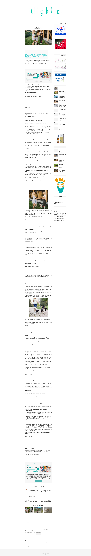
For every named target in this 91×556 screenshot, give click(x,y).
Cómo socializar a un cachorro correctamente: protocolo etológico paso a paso (62, 165)
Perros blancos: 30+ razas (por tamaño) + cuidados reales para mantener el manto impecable (62, 105)
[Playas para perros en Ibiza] (48, 510)
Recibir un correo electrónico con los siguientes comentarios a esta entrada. (38, 529)
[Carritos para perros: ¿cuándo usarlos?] (56, 101)
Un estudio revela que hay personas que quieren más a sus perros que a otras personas (62, 96)
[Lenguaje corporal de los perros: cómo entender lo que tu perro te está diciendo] (56, 160)
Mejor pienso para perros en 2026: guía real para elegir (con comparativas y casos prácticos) (62, 114)
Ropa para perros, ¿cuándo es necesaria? (62, 87)
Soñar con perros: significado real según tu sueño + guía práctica (62, 92)
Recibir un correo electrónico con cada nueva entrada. (33, 532)
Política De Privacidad (28, 544)
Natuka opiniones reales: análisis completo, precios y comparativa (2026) (62, 124)
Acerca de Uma (48, 21)
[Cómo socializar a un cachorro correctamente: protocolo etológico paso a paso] (56, 165)
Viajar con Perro (31, 21)
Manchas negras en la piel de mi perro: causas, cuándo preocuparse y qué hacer (62, 119)
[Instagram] (61, 23)
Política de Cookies (27, 542)
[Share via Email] (43, 486)
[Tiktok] (65, 23)
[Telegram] (64, 23)
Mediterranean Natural (58, 198)
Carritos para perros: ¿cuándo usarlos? (62, 101)
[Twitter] (60, 23)
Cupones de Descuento (37, 21)
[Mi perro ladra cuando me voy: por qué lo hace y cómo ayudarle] (56, 170)
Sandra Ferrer (43, 21)
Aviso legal (26, 540)
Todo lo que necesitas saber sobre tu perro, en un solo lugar (39, 463)
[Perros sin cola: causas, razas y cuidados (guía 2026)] (56, 110)
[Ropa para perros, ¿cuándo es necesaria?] (56, 88)
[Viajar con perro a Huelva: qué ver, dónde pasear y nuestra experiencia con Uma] (56, 150)
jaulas (27, 319)
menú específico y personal (35, 127)
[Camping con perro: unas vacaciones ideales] (29, 510)
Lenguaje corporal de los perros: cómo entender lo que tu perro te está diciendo (62, 160)
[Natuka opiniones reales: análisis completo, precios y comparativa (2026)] (56, 124)
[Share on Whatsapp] (41, 486)
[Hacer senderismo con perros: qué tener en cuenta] (38, 510)
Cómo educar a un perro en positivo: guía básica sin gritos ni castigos (62, 155)
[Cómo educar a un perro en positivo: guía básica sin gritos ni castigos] (56, 155)
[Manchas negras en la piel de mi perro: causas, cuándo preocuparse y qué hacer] (56, 119)
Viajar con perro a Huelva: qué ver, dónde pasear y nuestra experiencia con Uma (62, 150)
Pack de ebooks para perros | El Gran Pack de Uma (57, 21)
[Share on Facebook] (39, 486)
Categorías (26, 21)
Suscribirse (63, 55)
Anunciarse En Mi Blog (28, 546)
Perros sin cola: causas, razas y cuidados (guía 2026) (62, 110)
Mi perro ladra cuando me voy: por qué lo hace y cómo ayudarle (62, 170)
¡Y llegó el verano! (62, 216)
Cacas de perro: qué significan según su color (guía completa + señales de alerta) (62, 128)
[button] (25, 512)
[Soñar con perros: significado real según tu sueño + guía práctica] (56, 92)
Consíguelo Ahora (38, 480)
